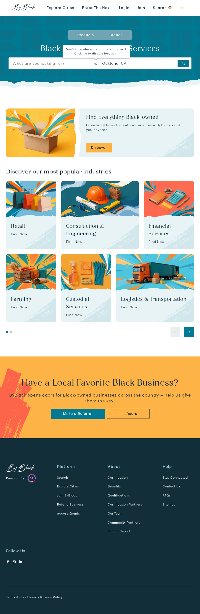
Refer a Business (70, 504)
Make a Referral (78, 413)
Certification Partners (125, 504)
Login (124, 7)
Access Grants (68, 513)
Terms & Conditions (21, 597)
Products (85, 34)
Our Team (115, 513)
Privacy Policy (51, 597)
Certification (118, 477)
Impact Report (119, 531)
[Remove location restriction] (97, 63)
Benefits (114, 486)
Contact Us (171, 486)
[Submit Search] (183, 63)
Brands (116, 34)
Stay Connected (175, 477)
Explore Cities (60, 7)
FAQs (167, 495)
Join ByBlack (67, 495)
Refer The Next (96, 7)
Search (62, 477)
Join (141, 7)
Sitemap (169, 504)
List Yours (128, 413)
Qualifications (119, 495)
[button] (182, 8)
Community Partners (124, 522)
